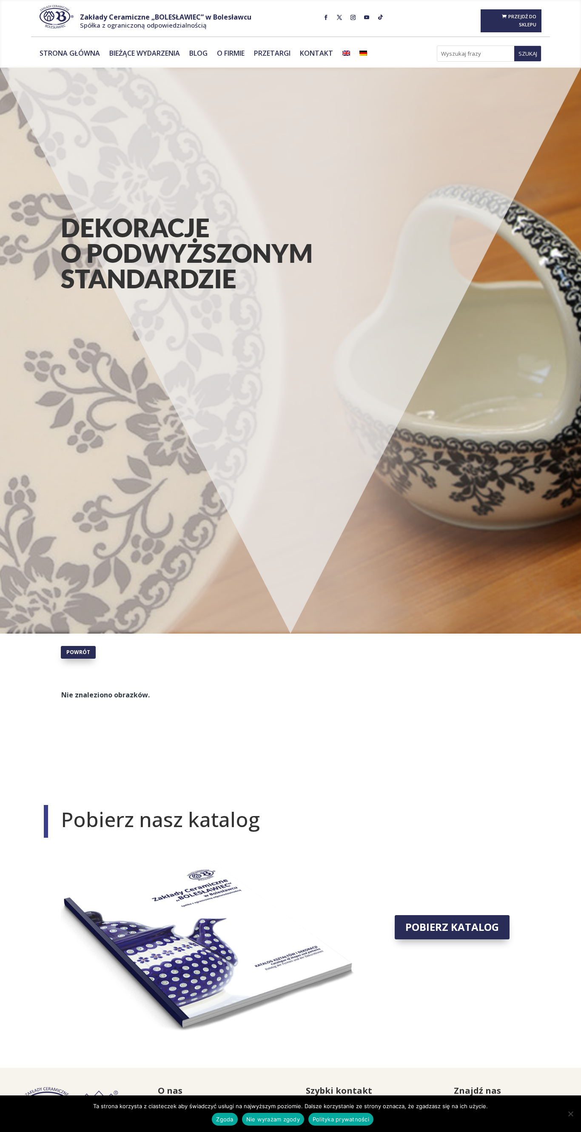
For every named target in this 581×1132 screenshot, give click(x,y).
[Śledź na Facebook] (326, 17)
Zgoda (224, 1119)
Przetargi (272, 54)
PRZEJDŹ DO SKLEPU (522, 20)
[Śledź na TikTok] (380, 17)
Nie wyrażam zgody (273, 1119)
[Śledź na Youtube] (367, 17)
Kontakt (316, 54)
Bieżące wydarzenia (144, 54)
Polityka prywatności (341, 1119)
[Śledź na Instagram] (353, 17)
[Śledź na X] (339, 17)
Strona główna (70, 54)
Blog (198, 54)
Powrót (78, 652)
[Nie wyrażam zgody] (570, 1113)
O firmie (231, 54)
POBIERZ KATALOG (452, 927)
